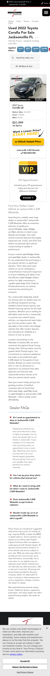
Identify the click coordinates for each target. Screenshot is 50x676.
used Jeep (20, 283)
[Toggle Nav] (46, 12)
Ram (14, 232)
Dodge (32, 229)
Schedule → (28, 198)
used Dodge (27, 254)
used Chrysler (26, 278)
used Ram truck (30, 391)
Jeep (25, 229)
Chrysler (18, 229)
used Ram (16, 257)
